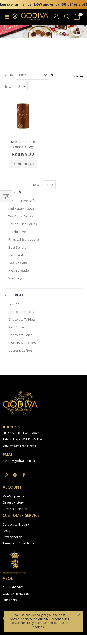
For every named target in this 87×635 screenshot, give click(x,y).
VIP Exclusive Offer (22, 200)
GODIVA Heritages (16, 594)
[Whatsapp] (6, 475)
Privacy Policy (12, 537)
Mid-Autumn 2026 (21, 208)
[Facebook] (23, 475)
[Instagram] (15, 475)
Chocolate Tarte (20, 335)
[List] (81, 75)
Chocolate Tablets (22, 319)
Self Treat (15, 255)
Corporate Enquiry (16, 524)
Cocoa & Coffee (20, 350)
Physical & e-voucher (24, 239)
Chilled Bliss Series (22, 224)
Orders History (13, 502)
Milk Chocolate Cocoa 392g (23, 144)
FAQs (6, 531)
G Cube (14, 304)
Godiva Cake (18, 263)
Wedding (15, 278)
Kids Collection (19, 327)
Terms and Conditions (18, 543)
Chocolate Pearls (21, 312)
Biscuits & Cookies (22, 342)
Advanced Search (15, 509)
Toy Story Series (20, 216)
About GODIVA (13, 587)
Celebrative (17, 232)
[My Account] (56, 16)
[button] (15, 18)
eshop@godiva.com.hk (19, 461)
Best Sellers (17, 247)
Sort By (9, 75)
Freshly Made (18, 270)
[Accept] (79, 614)
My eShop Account (16, 496)
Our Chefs (10, 600)
